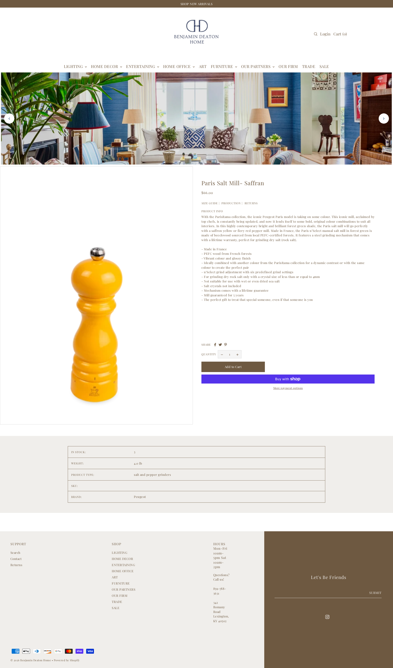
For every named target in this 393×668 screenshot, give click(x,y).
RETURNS (251, 203)
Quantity (208, 354)
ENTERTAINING (141, 66)
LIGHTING (119, 553)
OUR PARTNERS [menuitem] (256, 66)
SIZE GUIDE (210, 203)
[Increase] (237, 354)
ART (115, 577)
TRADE (117, 602)
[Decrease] (222, 354)
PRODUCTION (231, 203)
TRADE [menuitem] (308, 66)
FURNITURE (222, 66)
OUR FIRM (119, 596)
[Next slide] (384, 118)
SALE (115, 608)
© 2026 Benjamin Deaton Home (31, 660)
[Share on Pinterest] (225, 344)
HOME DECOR (105, 66)
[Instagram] (327, 616)
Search (15, 553)
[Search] (316, 34)
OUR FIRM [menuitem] (288, 66)
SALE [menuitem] (324, 66)
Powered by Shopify (67, 660)
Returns (16, 565)
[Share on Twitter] (220, 344)
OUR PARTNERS (123, 589)
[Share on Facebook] (215, 344)
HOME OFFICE (123, 571)
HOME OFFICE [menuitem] (177, 66)
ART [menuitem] (203, 66)
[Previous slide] (9, 118)
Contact (16, 559)
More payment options (288, 388)
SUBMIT (375, 593)
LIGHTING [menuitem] (74, 66)
